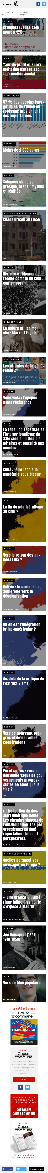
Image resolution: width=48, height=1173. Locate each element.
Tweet (22, 1169)
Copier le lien (37, 1169)
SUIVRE (24, 1079)
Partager (8, 1169)
